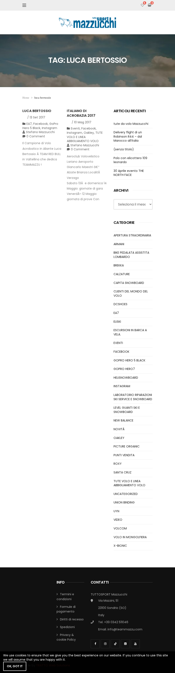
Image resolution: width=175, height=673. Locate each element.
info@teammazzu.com (125, 629)
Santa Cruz (122, 472)
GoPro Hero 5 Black (129, 360)
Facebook (40, 124)
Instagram (49, 128)
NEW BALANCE (123, 420)
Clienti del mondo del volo (131, 293)
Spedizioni (67, 627)
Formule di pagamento (66, 609)
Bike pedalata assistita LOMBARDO (131, 254)
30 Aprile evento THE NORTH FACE (129, 173)
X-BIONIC (120, 546)
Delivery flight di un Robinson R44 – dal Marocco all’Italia (128, 136)
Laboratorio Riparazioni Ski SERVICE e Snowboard (133, 397)
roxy (118, 464)
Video (118, 520)
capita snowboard (129, 283)
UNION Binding (124, 502)
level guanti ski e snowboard (127, 410)
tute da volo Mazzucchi (131, 124)
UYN (116, 511)
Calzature (122, 274)
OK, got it (15, 666)
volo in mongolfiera (130, 537)
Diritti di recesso (72, 619)
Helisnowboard (126, 377)
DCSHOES (120, 304)
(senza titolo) (124, 149)
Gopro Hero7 (124, 369)
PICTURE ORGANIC (127, 446)
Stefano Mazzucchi (40, 132)
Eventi (75, 128)
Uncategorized (126, 494)
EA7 (29, 124)
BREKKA (119, 265)
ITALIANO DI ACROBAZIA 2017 (81, 113)
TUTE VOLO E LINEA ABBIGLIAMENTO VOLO (85, 137)
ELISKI (117, 321)
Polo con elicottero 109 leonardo (130, 160)
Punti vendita (124, 455)
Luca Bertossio (36, 110)
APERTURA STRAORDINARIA (132, 235)
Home (25, 97)
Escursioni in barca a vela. (130, 332)
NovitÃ (119, 429)
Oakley (89, 133)
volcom (120, 528)
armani (119, 244)
